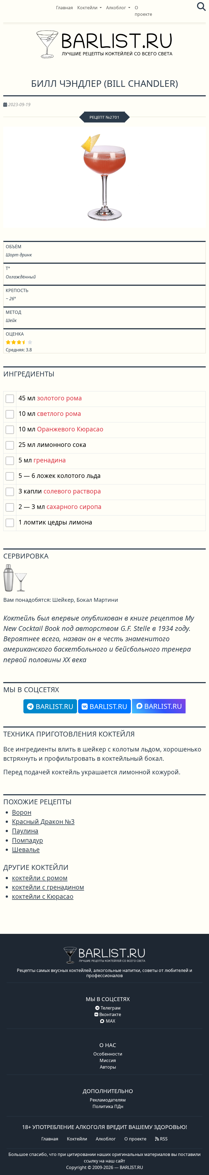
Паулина (25, 831)
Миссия (108, 1060)
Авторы (108, 1067)
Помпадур (27, 840)
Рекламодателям (108, 1100)
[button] (89, 7)
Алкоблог (106, 1139)
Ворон (21, 812)
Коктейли (77, 1139)
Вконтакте (109, 1014)
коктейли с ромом (39, 878)
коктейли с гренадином (48, 887)
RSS (163, 1139)
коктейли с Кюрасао (42, 896)
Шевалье (26, 849)
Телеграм (110, 1008)
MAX (110, 1021)
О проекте (135, 1139)
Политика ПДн (108, 1106)
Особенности (107, 1054)
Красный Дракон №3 (43, 821)
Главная (49, 1139)
